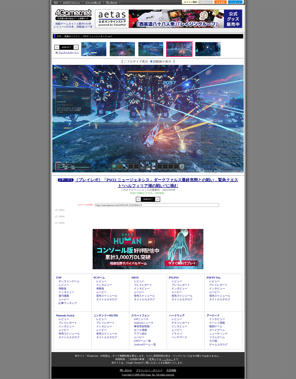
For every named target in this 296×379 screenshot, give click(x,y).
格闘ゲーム (215, 326)
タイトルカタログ (106, 299)
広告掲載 (171, 370)
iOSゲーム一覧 (142, 340)
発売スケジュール (106, 295)
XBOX (135, 277)
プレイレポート (143, 284)
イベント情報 (217, 322)
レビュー (64, 284)
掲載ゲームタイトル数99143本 (73, 23)
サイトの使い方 (93, 2)
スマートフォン (140, 315)
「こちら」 (167, 359)
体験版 (62, 288)
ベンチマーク (179, 337)
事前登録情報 (142, 326)
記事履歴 (220, 2)
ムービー (64, 299)
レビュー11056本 (64, 26)
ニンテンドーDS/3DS (106, 315)
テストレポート (181, 322)
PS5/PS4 (174, 277)
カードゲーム (217, 329)
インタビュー (66, 292)
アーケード (213, 315)
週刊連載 (64, 295)
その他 (213, 340)
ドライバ (177, 333)
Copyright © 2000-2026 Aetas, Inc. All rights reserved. (148, 374)
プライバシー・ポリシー (149, 370)
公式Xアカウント (71, 2)
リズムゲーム (217, 337)
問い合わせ (111, 2)
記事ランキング (68, 302)
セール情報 (140, 329)
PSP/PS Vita (213, 277)
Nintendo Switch (65, 315)
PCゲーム (99, 277)
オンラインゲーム (69, 281)
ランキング (235, 2)
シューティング (218, 333)
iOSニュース (141, 319)
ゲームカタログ (218, 344)
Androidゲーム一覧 (145, 344)
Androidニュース (143, 322)
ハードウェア (177, 315)
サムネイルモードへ (69, 52)
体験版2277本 (85, 26)
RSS (56, 2)
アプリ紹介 (140, 333)
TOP (58, 277)
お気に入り (205, 2)
